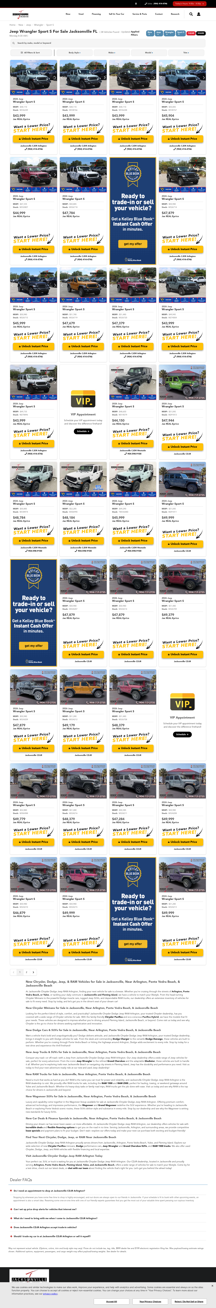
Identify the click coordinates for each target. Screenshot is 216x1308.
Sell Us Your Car (116, 14)
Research (175, 14)
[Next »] (33, 972)
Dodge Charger (121, 1039)
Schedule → (83, 431)
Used (81, 14)
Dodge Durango (154, 1039)
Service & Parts (140, 14)
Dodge (79, 1146)
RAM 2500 (122, 1083)
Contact (159, 14)
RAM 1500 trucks (161, 1146)
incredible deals (34, 1127)
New (68, 14)
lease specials (33, 1131)
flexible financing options (61, 1127)
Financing (96, 14)
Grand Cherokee (116, 1061)
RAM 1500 (107, 1083)
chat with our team (78, 1168)
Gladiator (150, 1061)
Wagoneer (87, 1105)
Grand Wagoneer (107, 1105)
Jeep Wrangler (84, 1061)
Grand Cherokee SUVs (135, 1146)
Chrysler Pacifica (114, 1017)
